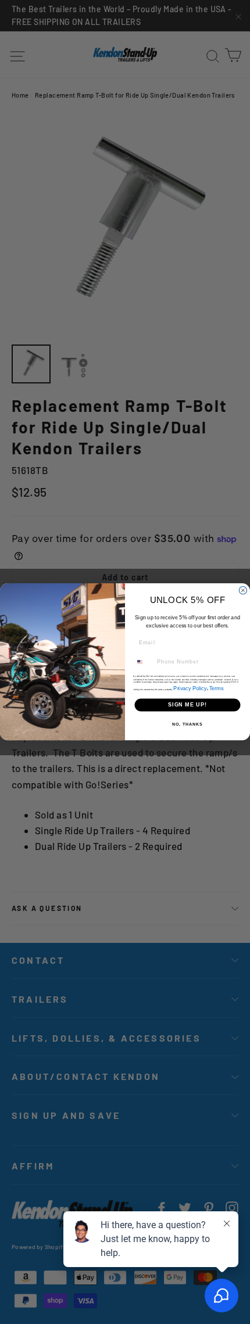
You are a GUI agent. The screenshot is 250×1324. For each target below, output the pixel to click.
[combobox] (143, 662)
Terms (216, 688)
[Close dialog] (243, 590)
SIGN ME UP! (187, 705)
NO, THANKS (187, 724)
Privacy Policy (189, 688)
